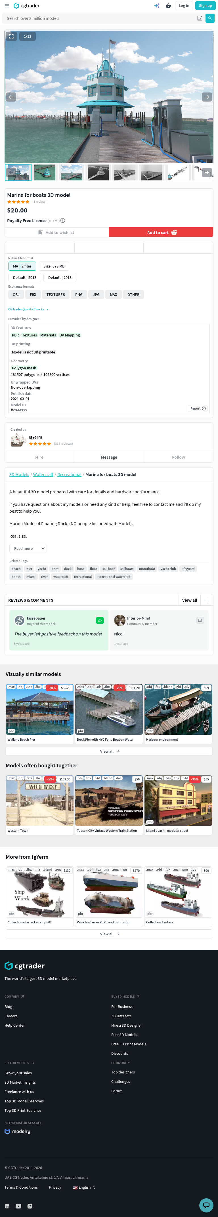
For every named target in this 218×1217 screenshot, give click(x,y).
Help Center (15, 1025)
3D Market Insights (20, 1082)
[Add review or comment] (207, 600)
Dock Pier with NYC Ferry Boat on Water (105, 739)
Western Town (18, 830)
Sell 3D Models (17, 1063)
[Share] (178, 247)
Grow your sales (18, 1072)
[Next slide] (207, 97)
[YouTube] (19, 1206)
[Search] (210, 18)
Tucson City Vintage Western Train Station (107, 830)
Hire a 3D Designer (126, 1025)
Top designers (123, 1072)
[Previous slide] (11, 97)
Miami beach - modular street (167, 830)
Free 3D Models (124, 1034)
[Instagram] (30, 1206)
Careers (11, 1015)
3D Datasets (121, 1015)
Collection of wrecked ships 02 (30, 922)
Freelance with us (19, 1091)
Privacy (55, 1187)
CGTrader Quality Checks (26, 309)
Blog (8, 1006)
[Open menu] (6, 5)
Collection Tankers (159, 922)
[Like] (39, 247)
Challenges (120, 1081)
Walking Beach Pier (21, 739)
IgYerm (35, 437)
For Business (122, 1006)
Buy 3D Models (123, 996)
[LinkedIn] (7, 1206)
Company (12, 996)
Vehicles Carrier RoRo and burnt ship (103, 922)
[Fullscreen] (11, 36)
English (82, 1187)
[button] (199, 18)
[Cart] (168, 5)
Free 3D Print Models (128, 1044)
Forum (117, 1090)
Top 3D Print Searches (23, 1110)
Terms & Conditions (21, 1187)
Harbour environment (162, 739)
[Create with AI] (157, 5)
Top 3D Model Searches (24, 1101)
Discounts (119, 1053)
